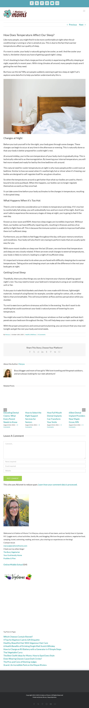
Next (81, 24)
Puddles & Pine (9, 558)
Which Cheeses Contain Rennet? (18, 636)
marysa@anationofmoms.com (15, 546)
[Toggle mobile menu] (84, 11)
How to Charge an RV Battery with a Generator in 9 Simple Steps (32, 649)
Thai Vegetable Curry (12, 652)
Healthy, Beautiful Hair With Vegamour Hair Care (25, 643)
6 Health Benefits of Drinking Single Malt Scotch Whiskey (29, 646)
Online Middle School (13, 564)
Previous (73, 24)
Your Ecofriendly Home (12, 555)
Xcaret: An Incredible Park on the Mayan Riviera (24, 665)
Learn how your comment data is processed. (57, 484)
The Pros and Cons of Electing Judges (20, 662)
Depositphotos (51, 697)
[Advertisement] (44, 609)
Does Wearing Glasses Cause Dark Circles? (22, 658)
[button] (5, 410)
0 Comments (41, 334)
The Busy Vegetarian (11, 552)
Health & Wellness (30, 334)
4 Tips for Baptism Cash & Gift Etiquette (21, 639)
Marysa (7, 334)
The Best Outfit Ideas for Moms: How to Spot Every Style (28, 655)
